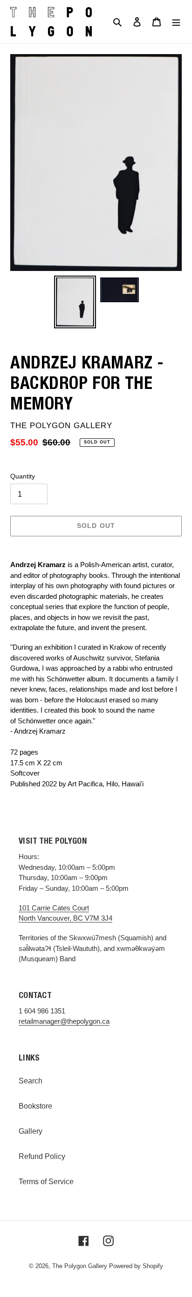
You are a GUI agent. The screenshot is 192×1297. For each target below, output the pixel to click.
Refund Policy (42, 1156)
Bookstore (35, 1106)
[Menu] (176, 21)
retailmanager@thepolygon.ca (64, 1021)
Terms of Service (46, 1182)
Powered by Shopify (136, 1265)
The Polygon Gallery (79, 1265)
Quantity (22, 476)
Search (30, 1081)
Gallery (30, 1131)
